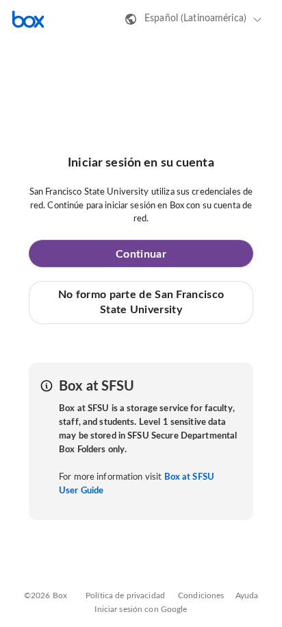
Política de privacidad (125, 595)
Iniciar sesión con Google (140, 609)
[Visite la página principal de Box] (28, 19)
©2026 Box (45, 595)
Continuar (141, 254)
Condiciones (201, 595)
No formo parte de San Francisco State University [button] (141, 302)
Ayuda (247, 595)
